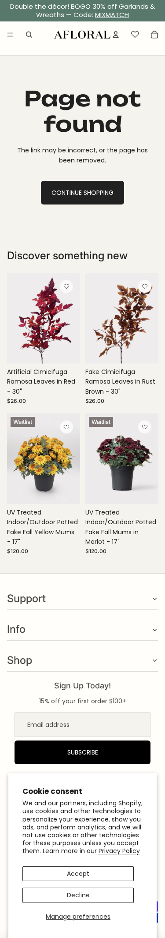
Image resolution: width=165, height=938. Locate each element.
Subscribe (82, 752)
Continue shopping (82, 192)
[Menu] (10, 35)
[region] (82, 11)
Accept (78, 873)
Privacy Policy (119, 850)
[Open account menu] (115, 34)
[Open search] (29, 34)
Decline (78, 895)
